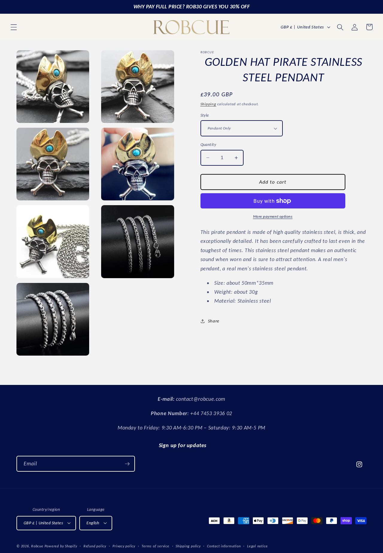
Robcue (37, 546)
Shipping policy (188, 546)
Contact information (224, 546)
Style (204, 115)
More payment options (273, 216)
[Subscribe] (127, 464)
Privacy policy (124, 546)
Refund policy (94, 546)
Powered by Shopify (61, 546)
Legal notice (257, 546)
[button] (14, 27)
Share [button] (213, 321)
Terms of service (155, 546)
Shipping (208, 103)
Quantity (208, 144)
